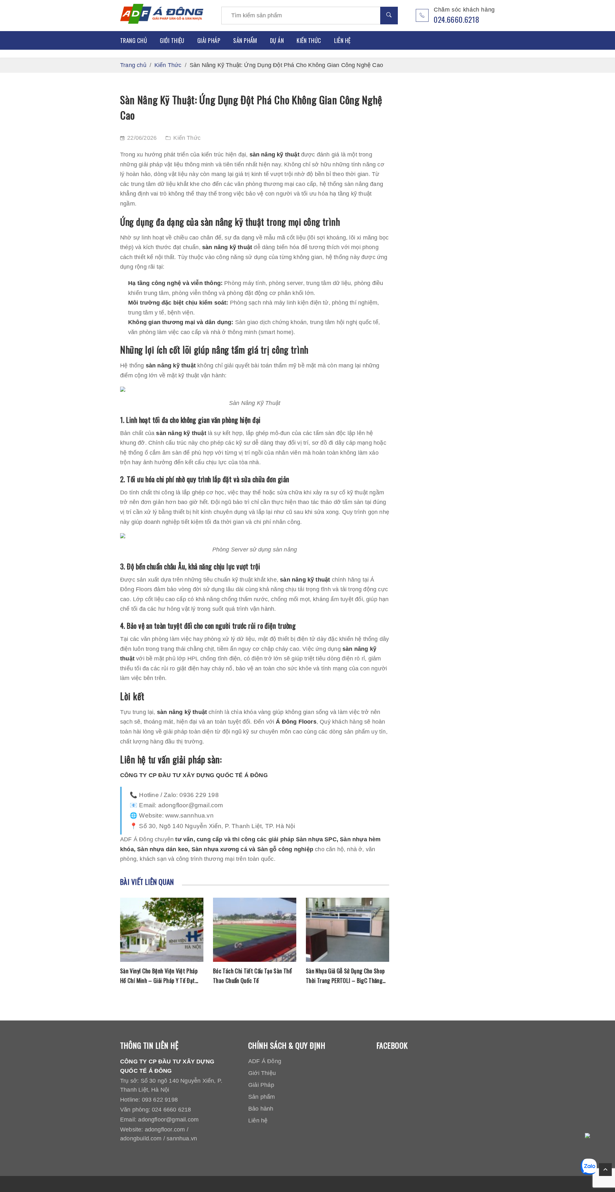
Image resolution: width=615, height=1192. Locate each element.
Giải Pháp (208, 40)
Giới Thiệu (172, 40)
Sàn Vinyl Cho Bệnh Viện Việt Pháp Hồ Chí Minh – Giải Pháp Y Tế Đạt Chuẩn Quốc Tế (159, 976)
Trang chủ (133, 40)
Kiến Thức (309, 40)
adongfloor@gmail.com (168, 1119)
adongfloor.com (165, 1129)
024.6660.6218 (456, 19)
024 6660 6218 (171, 1109)
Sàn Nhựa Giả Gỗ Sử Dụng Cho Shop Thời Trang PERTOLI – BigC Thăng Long (345, 976)
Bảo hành (261, 1108)
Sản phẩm (245, 40)
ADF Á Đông (264, 1061)
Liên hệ (342, 40)
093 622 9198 (160, 1099)
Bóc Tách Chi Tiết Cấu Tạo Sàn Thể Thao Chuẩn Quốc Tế (252, 976)
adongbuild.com (141, 1138)
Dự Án (277, 40)
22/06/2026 (142, 138)
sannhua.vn (182, 1138)
